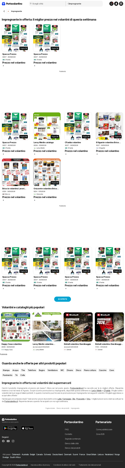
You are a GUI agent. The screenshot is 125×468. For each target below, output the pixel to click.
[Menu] (121, 4)
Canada (39, 454)
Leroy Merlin (96, 390)
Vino (88, 399)
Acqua (15, 370)
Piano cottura (90, 370)
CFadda (107, 390)
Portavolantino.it (76, 388)
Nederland (109, 454)
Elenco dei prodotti (72, 448)
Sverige (5, 457)
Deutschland (57, 454)
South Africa (15, 457)
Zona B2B (100, 434)
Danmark (67, 454)
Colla (22, 375)
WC (62, 370)
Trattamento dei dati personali (90, 465)
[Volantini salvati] (111, 4)
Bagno (42, 370)
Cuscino (102, 370)
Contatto (68, 434)
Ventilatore (52, 370)
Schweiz (47, 454)
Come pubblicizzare (104, 429)
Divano (70, 370)
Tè (16, 375)
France (82, 454)
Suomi (75, 454)
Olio (73, 399)
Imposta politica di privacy (40, 465)
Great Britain (91, 454)
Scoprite (62, 299)
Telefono (32, 370)
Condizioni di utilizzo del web (64, 465)
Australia (25, 454)
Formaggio (66, 399)
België (32, 454)
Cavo (111, 370)
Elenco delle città (72, 443)
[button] (116, 4)
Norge (117, 454)
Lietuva (101, 454)
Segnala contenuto (73, 439)
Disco (78, 370)
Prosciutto (80, 399)
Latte (59, 399)
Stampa (6, 370)
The (23, 370)
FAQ (66, 429)
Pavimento (7, 375)
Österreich (16, 454)
